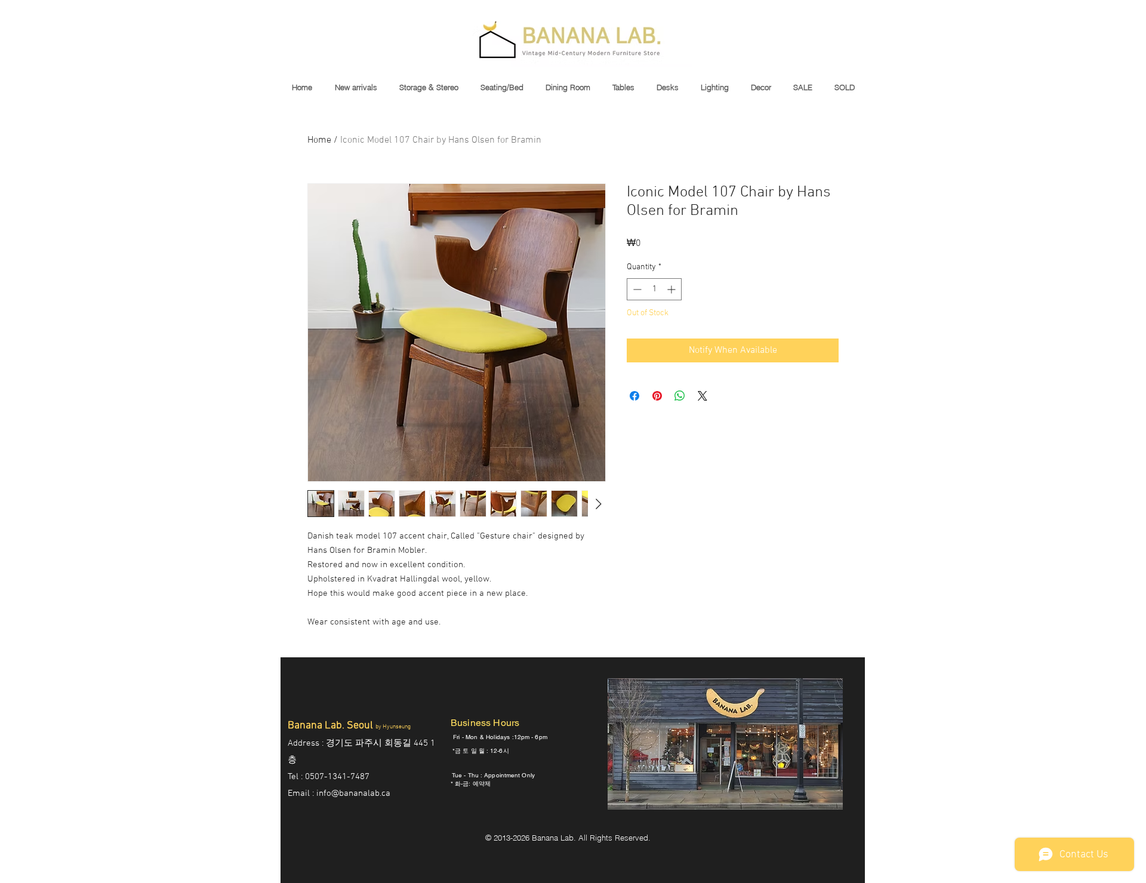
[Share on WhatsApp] (680, 396)
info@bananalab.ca (353, 793)
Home (319, 140)
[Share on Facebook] (634, 396)
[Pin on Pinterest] (657, 396)
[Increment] (672, 289)
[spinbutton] (654, 289)
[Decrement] (636, 289)
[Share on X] (702, 396)
